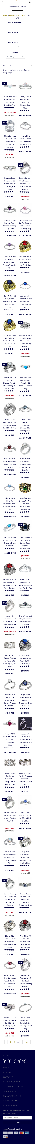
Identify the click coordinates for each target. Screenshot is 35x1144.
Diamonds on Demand (12, 1096)
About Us (6, 1072)
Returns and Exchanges (13, 1086)
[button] (9, 107)
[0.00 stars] (9, 310)
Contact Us (7, 1077)
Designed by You (9, 1091)
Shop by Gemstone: (14, 22)
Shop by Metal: (13, 32)
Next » (27, 1042)
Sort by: (15, 52)
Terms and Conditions (12, 1082)
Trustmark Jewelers (15, 1129)
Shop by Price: (13, 42)
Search (6, 1067)
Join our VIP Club (10, 1105)
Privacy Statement (10, 1101)
